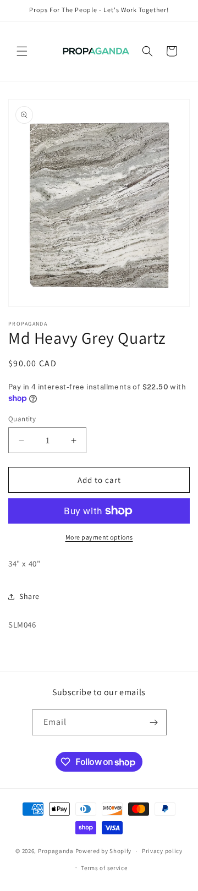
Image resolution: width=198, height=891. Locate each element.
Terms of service (104, 868)
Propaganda (56, 851)
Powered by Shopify (103, 851)
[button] (22, 51)
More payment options (99, 537)
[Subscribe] (154, 722)
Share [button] (29, 596)
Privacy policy (162, 851)
